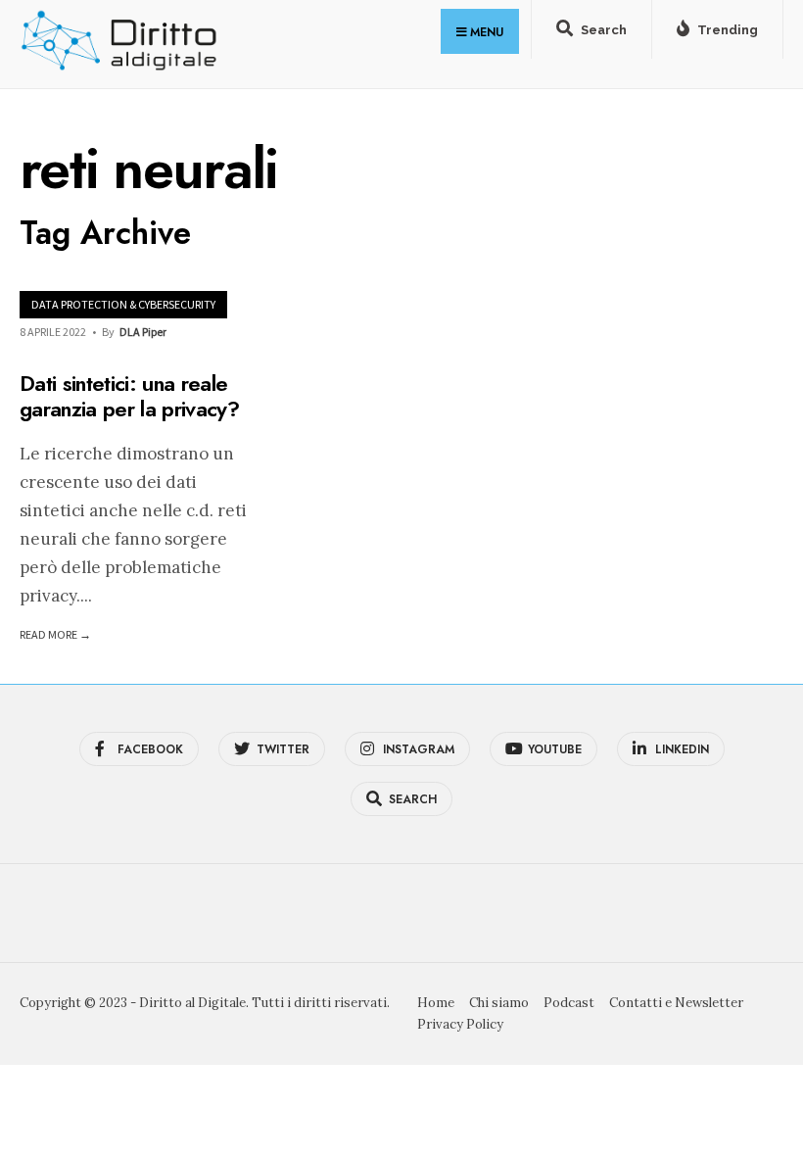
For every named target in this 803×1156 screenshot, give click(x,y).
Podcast (568, 1002)
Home (435, 1002)
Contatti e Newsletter (676, 1002)
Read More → (55, 634)
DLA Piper (142, 331)
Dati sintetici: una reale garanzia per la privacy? (129, 395)
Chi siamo (499, 1002)
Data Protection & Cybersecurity (123, 304)
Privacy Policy (460, 1024)
